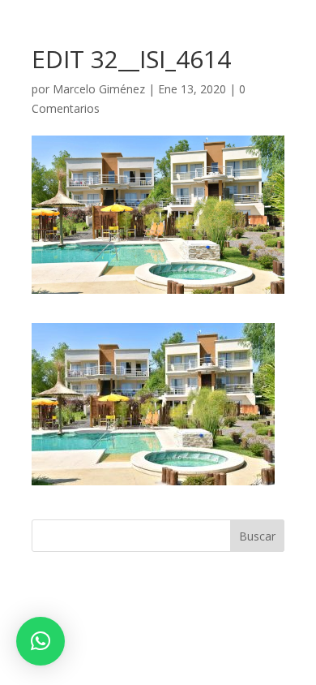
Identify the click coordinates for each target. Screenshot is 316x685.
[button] (40, 641)
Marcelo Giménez (99, 89)
